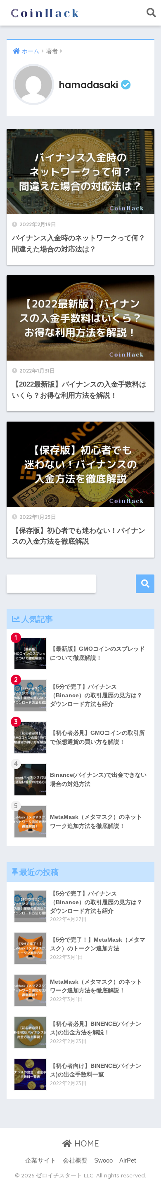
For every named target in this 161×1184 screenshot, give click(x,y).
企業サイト (40, 1160)
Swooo (103, 1160)
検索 (145, 583)
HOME (85, 1143)
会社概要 (75, 1160)
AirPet (127, 1160)
